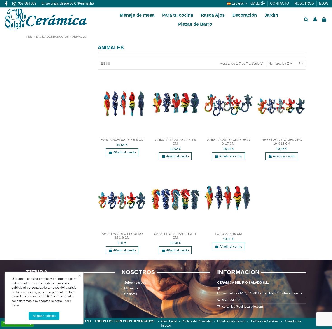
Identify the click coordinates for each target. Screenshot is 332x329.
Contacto (130, 294)
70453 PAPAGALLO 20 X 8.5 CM (175, 141)
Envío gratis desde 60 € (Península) (67, 3)
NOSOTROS (304, 3)
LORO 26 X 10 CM (228, 234)
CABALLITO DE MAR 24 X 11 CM (175, 235)
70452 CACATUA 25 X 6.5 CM (122, 139)
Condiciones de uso (231, 321)
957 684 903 (27, 3)
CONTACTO (280, 3)
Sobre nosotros (135, 282)
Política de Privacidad (197, 321)
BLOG (324, 3)
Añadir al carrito (124, 152)
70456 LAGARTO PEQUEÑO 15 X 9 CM (122, 235)
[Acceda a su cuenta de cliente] (315, 19)
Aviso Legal (169, 321)
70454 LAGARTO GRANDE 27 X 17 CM (228, 141)
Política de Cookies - (266, 321)
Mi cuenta (131, 288)
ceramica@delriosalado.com (242, 306)
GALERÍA (258, 3)
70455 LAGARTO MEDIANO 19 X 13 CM (281, 141)
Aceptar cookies (44, 315)
